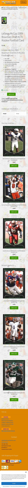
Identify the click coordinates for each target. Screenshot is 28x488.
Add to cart (11, 94)
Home (4, 7)
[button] (26, 472)
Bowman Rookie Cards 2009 (12, 7)
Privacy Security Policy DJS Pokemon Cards (17, 486)
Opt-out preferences (6, 486)
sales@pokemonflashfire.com (9, 440)
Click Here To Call (5, 442)
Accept (14, 483)
